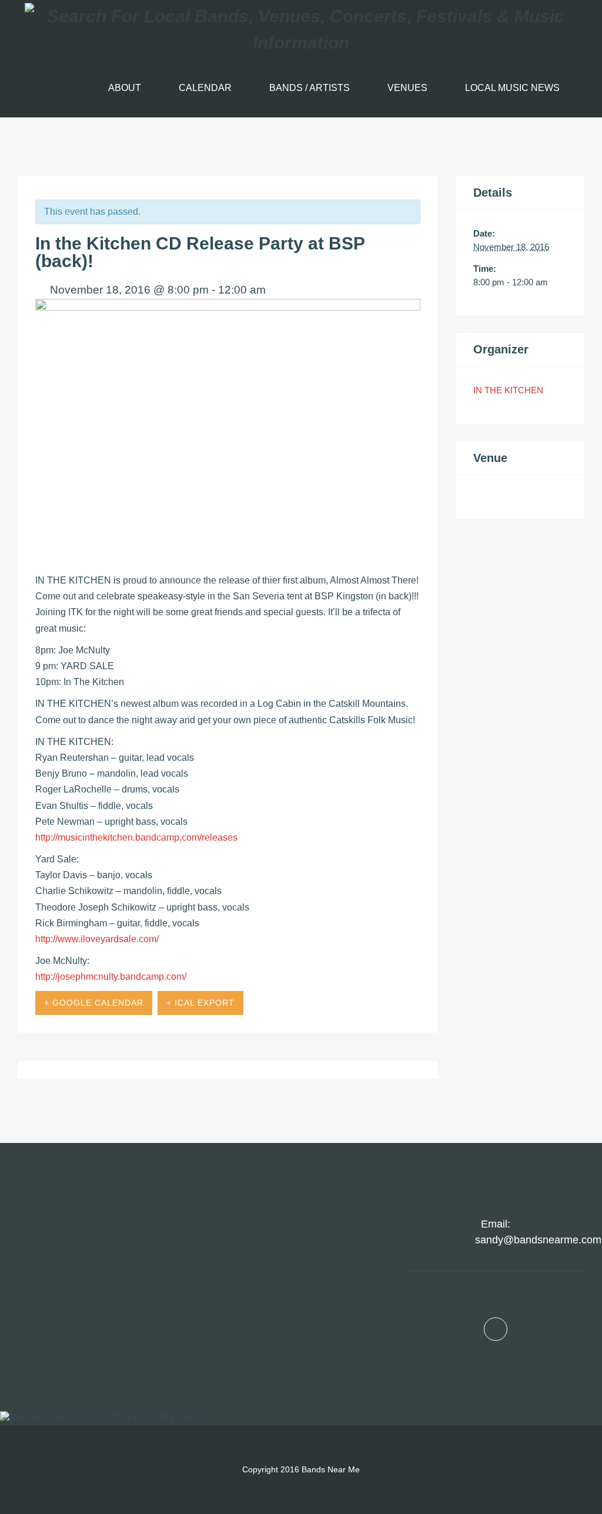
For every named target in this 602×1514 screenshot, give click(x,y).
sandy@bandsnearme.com (538, 1240)
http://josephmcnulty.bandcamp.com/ (110, 977)
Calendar (205, 88)
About (124, 88)
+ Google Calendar (93, 1002)
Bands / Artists (309, 88)
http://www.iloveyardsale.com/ (97, 939)
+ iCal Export (200, 1002)
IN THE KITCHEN (508, 390)
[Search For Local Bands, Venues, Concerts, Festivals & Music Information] (301, 29)
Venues (407, 88)
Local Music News (512, 88)
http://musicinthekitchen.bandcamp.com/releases (136, 837)
